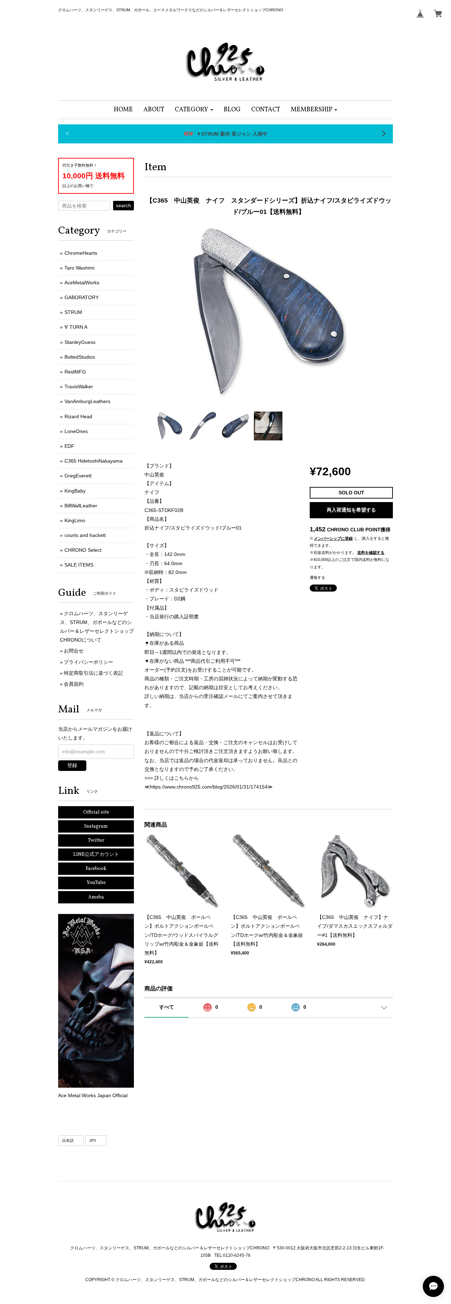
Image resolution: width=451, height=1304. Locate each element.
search (123, 205)
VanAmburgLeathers (87, 401)
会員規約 (74, 684)
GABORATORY (81, 297)
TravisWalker (78, 386)
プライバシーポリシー (88, 662)
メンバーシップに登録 (333, 538)
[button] (193, 110)
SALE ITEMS (78, 565)
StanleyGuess (79, 342)
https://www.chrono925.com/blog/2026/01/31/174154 (208, 787)
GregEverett (78, 475)
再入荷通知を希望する (351, 510)
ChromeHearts (80, 253)
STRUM (73, 312)
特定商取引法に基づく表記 (93, 673)
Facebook (96, 868)
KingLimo (74, 520)
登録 (72, 765)
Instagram (96, 826)
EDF (69, 446)
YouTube (96, 882)
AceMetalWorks (81, 282)
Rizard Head (78, 416)
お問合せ (74, 651)
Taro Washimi (79, 268)
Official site (96, 812)
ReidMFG (75, 372)
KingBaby (75, 491)
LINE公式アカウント (96, 854)
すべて (166, 1007)
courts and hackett (85, 535)
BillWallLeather (80, 505)
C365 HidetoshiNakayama (93, 461)
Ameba (96, 897)
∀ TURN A (75, 327)
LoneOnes (76, 431)
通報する (317, 577)
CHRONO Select (82, 550)
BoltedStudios (79, 357)
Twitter (96, 840)
